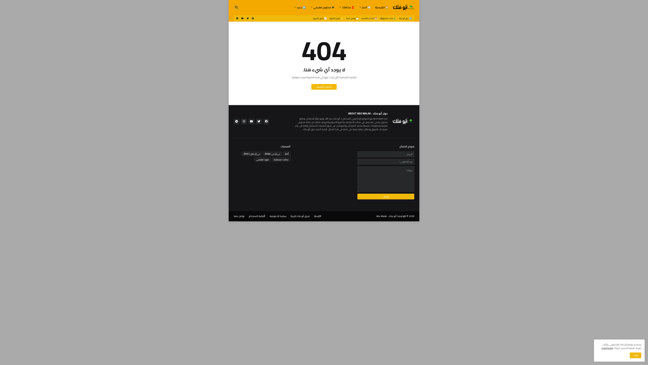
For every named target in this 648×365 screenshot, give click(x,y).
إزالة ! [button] (635, 355)
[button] (236, 7)
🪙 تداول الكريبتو (336, 18)
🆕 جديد (301, 7)
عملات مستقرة (281, 159)
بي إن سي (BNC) (252, 154)
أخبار (287, 154)
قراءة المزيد (607, 348)
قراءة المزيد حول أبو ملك (315, 129)
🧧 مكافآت (348, 7)
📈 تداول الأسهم (320, 18)
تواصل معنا (239, 216)
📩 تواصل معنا (352, 18)
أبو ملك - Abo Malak (386, 216)
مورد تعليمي (262, 159)
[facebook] (253, 18)
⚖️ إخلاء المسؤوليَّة (388, 18)
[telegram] (237, 18)
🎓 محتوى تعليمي (323, 7)
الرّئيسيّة (317, 216)
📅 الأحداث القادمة (369, 18)
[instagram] (244, 121)
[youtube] (242, 18)
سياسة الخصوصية (277, 216)
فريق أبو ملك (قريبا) (300, 216)
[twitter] (248, 18)
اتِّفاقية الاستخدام (257, 216)
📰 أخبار (366, 7)
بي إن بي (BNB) (272, 154)
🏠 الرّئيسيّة (381, 7)
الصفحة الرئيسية (324, 87)
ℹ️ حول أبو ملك (405, 18)
